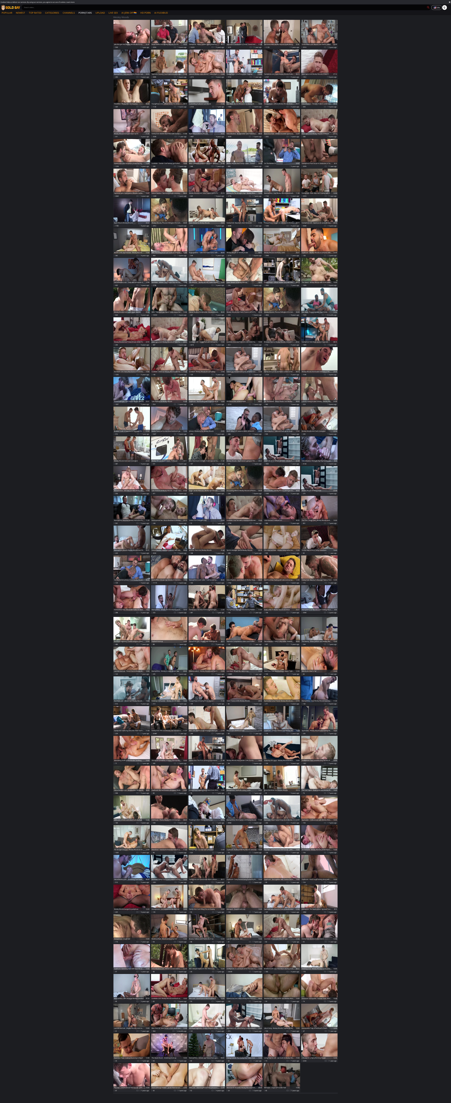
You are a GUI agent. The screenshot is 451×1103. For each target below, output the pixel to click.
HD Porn (145, 12)
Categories (52, 12)
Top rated (35, 12)
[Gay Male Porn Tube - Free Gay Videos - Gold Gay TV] (10, 7)
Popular (7, 12)
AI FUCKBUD (161, 12)
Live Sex (113, 12)
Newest (20, 12)
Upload (100, 12)
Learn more (70, 2)
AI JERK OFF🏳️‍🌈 (129, 12)
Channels (69, 12)
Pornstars (85, 12)
